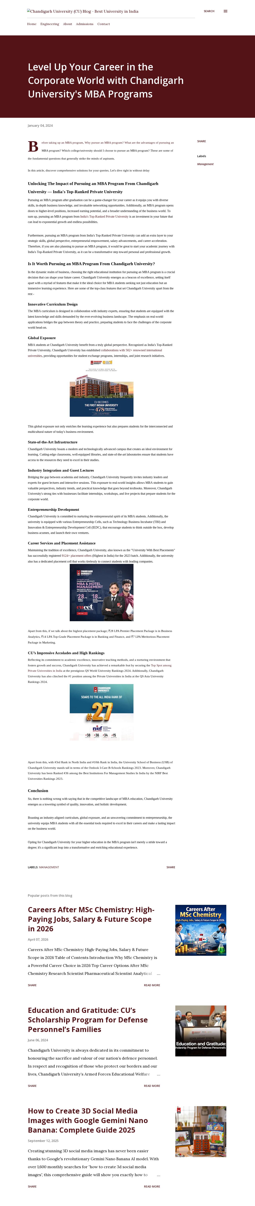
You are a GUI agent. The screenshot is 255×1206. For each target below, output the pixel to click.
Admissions (84, 24)
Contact (103, 24)
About (67, 24)
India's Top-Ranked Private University (104, 216)
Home (31, 24)
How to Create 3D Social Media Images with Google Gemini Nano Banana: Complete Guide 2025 (88, 1120)
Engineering (49, 24)
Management (205, 164)
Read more (152, 985)
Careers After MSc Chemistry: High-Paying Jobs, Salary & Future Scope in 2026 (91, 919)
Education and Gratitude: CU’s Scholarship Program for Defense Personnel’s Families (88, 1019)
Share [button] (201, 141)
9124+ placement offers (76, 555)
